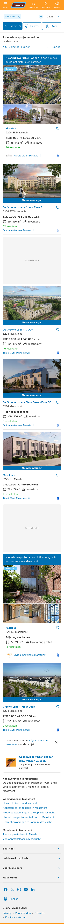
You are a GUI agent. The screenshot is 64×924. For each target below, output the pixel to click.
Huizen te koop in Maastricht (20, 803)
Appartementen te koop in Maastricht (25, 808)
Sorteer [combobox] (57, 47)
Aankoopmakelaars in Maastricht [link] (22, 834)
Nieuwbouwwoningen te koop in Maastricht (29, 812)
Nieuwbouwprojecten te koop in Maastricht (28, 817)
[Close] (19, 17)
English (14, 899)
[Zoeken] (41, 17)
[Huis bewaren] (58, 128)
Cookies (39, 913)
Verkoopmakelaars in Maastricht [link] (22, 839)
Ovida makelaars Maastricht (19, 230)
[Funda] (18, 5)
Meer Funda (10, 877)
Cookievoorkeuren (16, 917)
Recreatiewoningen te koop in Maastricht (27, 822)
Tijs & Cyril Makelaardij (16, 352)
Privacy (7, 913)
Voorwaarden (23, 913)
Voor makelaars (12, 868)
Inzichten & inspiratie (15, 858)
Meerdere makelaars (26, 155)
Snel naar (9, 848)
